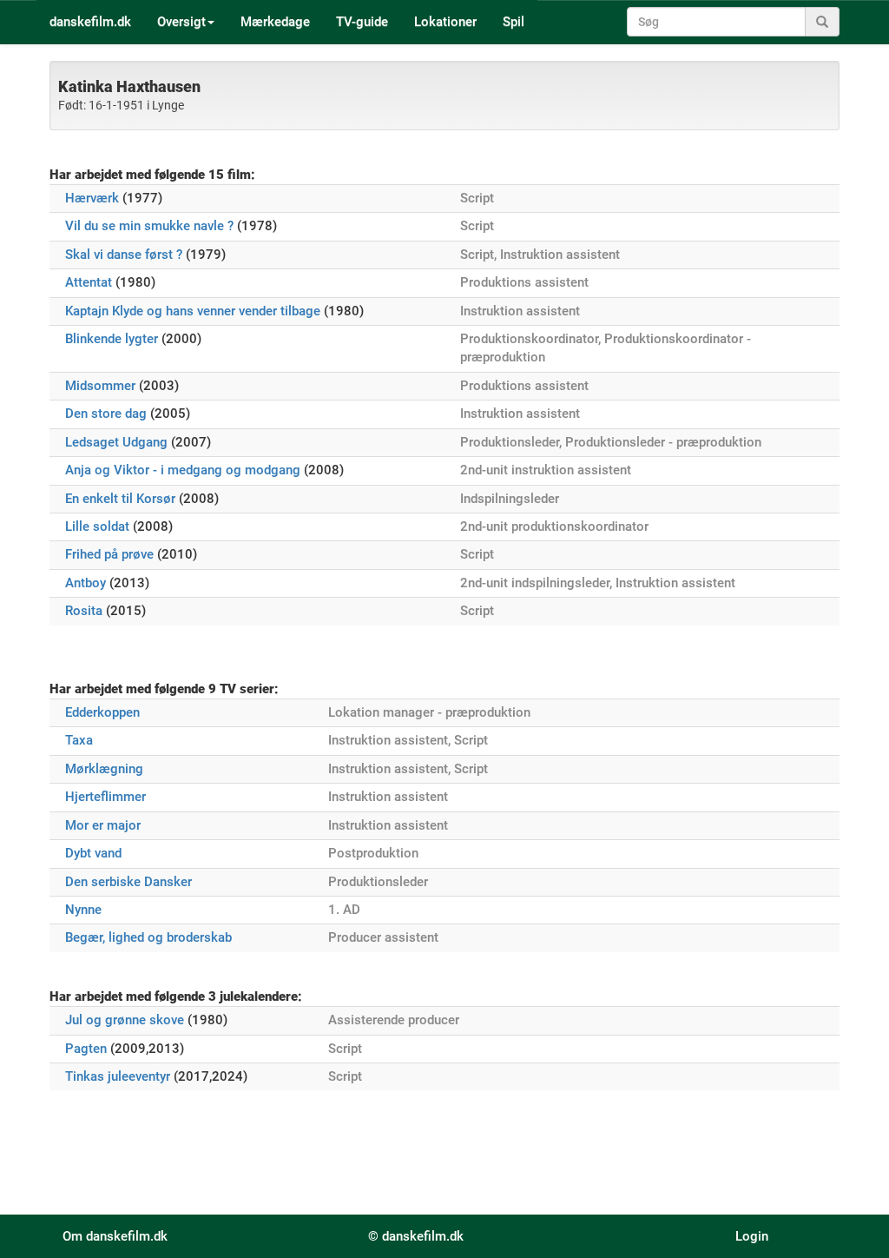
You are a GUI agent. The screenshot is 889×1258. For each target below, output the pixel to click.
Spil (513, 22)
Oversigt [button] (181, 22)
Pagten (86, 1048)
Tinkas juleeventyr (117, 1076)
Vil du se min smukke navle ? (149, 226)
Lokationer (445, 22)
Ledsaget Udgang (116, 442)
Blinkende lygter (111, 339)
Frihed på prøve (109, 554)
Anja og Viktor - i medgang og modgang (182, 470)
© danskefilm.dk (416, 1236)
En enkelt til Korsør (120, 499)
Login (751, 1236)
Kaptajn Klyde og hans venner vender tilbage (192, 311)
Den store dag (106, 413)
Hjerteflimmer (105, 796)
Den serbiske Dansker (128, 882)
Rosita (83, 611)
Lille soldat (97, 526)
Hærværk (92, 198)
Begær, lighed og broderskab (148, 937)
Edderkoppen (102, 712)
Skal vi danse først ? (123, 254)
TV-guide (362, 22)
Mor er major (103, 825)
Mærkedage (275, 22)
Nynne (83, 909)
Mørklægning (104, 769)
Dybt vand (93, 853)
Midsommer (100, 386)
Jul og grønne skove (124, 1020)
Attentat (88, 282)
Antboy (85, 583)
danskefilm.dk (90, 22)
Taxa (79, 740)
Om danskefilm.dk (115, 1236)
